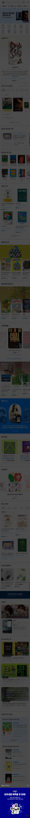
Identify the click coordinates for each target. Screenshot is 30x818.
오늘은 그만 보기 (5, 785)
